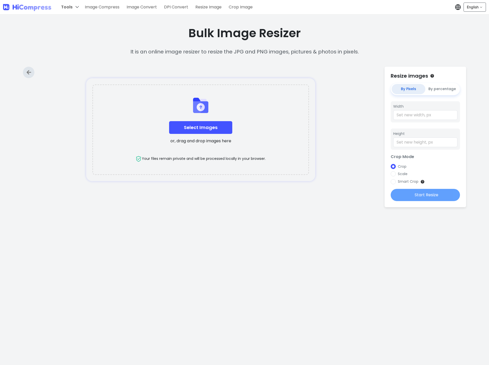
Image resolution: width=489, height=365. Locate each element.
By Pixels (408, 88)
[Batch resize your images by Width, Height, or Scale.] (432, 76)
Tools (67, 7)
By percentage (442, 88)
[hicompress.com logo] (27, 7)
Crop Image (241, 7)
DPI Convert (176, 7)
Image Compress (102, 7)
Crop (402, 166)
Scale (403, 173)
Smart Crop (408, 181)
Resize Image (208, 7)
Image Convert (142, 7)
